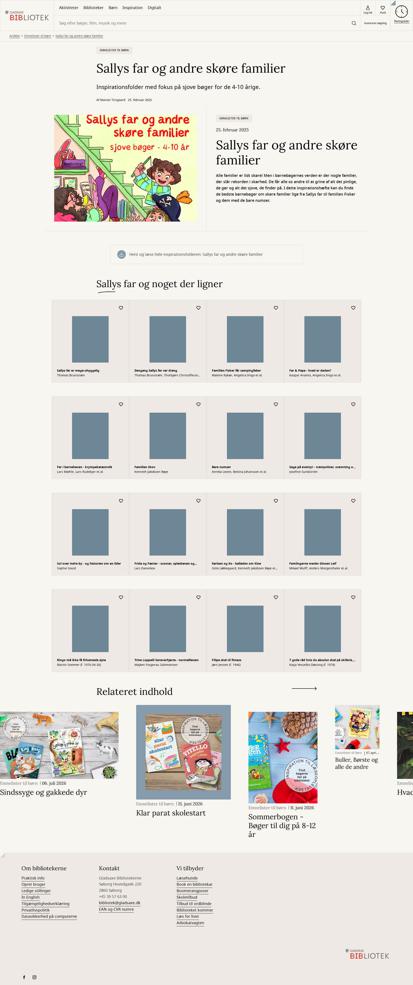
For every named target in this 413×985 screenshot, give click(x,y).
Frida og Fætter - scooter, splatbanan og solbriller (164, 564)
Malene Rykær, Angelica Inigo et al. (237, 375)
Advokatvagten (190, 923)
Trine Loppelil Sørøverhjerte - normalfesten (166, 660)
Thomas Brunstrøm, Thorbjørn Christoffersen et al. (167, 375)
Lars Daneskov (144, 568)
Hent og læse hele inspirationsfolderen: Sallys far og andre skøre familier (196, 254)
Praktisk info (33, 878)
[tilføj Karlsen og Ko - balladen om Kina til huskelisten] (276, 501)
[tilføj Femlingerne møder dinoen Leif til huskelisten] (353, 501)
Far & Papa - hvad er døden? (310, 370)
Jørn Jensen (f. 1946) (226, 665)
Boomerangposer (192, 891)
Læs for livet (188, 916)
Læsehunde (187, 878)
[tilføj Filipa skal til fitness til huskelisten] (276, 597)
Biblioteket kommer (195, 910)
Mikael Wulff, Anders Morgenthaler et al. (318, 568)
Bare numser (221, 467)
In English (31, 897)
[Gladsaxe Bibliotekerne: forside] (27, 15)
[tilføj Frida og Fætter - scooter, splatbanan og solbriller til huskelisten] (198, 501)
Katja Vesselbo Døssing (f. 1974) (312, 665)
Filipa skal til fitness (226, 660)
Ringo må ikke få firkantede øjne (81, 660)
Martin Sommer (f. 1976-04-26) (79, 665)
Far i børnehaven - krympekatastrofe (84, 467)
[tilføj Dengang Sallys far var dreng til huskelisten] (198, 308)
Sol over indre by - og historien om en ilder (89, 563)
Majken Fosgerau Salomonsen (156, 665)
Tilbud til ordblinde (194, 904)
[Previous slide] (304, 696)
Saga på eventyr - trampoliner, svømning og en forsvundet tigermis (322, 467)
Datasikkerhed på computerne (49, 916)
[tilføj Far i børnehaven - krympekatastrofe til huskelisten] (121, 404)
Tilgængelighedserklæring (45, 904)
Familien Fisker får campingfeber (236, 370)
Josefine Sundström (303, 472)
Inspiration (133, 8)
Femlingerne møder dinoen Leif (312, 563)
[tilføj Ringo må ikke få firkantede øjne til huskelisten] (121, 597)
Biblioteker (93, 8)
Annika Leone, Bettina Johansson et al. (239, 472)
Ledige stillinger (36, 891)
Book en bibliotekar (195, 884)
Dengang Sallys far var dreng (155, 370)
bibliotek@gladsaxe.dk (119, 903)
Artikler (14, 36)
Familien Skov (144, 467)
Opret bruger (33, 884)
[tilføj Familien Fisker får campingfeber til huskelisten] (276, 308)
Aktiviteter (68, 8)
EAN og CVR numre (116, 909)
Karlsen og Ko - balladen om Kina (236, 563)
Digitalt (154, 8)
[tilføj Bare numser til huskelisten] (276, 404)
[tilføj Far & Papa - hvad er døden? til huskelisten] (353, 308)
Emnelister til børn (37, 36)
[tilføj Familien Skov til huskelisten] (198, 404)
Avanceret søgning (375, 23)
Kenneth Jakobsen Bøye (151, 472)
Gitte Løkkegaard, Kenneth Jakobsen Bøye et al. (243, 568)
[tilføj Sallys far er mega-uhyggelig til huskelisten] (121, 308)
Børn (113, 8)
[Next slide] (304, 689)
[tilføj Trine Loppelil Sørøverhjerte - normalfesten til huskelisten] (198, 597)
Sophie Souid (66, 568)
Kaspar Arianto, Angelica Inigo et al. (315, 375)
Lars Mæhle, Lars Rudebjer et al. (80, 472)
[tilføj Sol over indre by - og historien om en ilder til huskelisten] (121, 501)
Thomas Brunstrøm (71, 375)
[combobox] (207, 23)
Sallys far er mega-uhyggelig (78, 370)
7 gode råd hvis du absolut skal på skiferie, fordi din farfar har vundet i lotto (321, 660)
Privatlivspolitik (36, 910)
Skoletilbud (187, 897)
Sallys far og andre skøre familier (79, 36)
